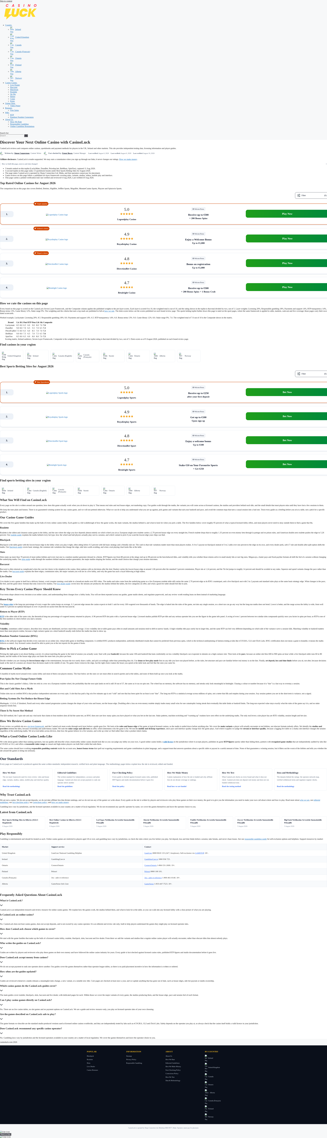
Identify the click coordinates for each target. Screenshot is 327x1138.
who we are (304, 800)
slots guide (26, 559)
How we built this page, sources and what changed (19, 164)
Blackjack (14, 90)
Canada (18, 45)
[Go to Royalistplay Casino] (57, 239)
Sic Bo (13, 94)
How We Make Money (173, 1066)
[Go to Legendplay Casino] (57, 215)
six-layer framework (36, 726)
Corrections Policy (172, 1073)
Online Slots (10, 103)
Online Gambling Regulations (22, 126)
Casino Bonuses (92, 1070)
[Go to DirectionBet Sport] (56, 441)
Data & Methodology (173, 1080)
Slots (88, 1063)
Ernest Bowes (67, 153)
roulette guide (16, 535)
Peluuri (147, 871)
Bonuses (9, 108)
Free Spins (14, 110)
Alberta (18, 71)
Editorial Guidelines (173, 1063)
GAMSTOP (199, 853)
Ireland (18, 29)
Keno (12, 101)
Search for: (4, 133)
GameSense (149, 884)
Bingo (12, 96)
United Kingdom (22, 37)
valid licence (168, 742)
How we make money (128, 159)
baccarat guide (18, 571)
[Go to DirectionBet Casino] (56, 264)
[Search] (26, 135)
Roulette (13, 92)
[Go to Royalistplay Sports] (57, 417)
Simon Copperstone (22, 153)
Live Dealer (15, 85)
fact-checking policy (20, 802)
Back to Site (5, 1134)
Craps (12, 99)
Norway (18, 78)
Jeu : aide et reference (153, 878)
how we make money (60, 802)
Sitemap (129, 1056)
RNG (2, 641)
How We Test (170, 1077)
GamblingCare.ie (151, 859)
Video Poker (15, 106)
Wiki (7, 113)
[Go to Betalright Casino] (57, 288)
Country (8, 25)
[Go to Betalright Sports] (57, 465)
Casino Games (11, 83)
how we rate (109, 311)
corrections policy (40, 802)
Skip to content (6, 1)
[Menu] (1, 131)
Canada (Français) (22, 52)
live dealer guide (63, 584)
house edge (8, 604)
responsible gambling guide (256, 839)
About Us (9, 119)
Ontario (18, 58)
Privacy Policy (131, 1059)
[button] (13, 25)
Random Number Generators (22, 117)
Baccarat (13, 87)
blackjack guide (15, 547)
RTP (12, 115)
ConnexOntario (150, 865)
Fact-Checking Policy (173, 1070)
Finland (18, 65)
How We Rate (16, 122)
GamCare (148, 853)
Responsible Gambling (19, 124)
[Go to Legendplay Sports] (57, 393)
